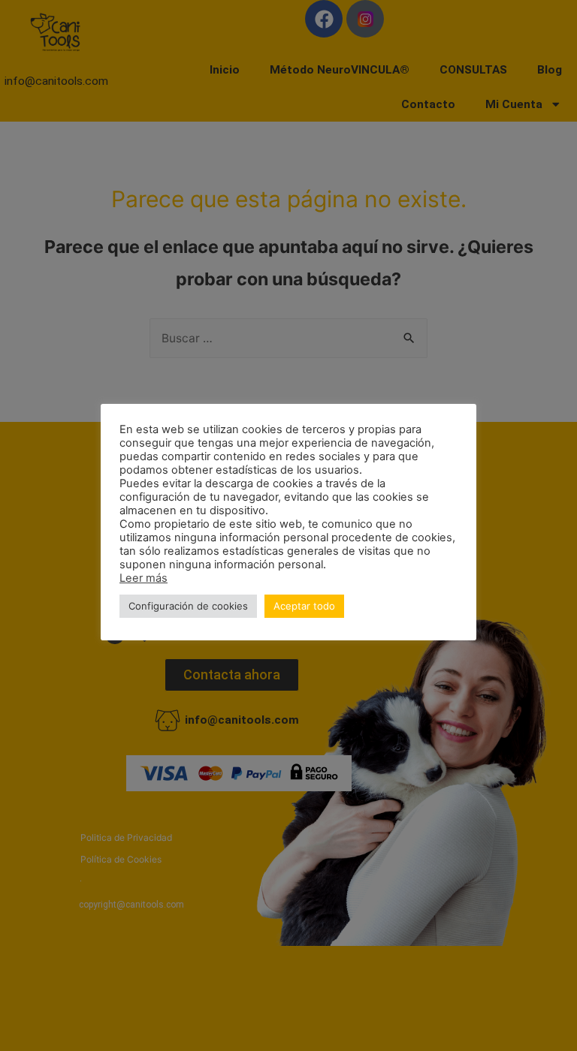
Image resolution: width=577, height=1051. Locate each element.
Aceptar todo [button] (304, 606)
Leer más (143, 578)
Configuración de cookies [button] (188, 606)
